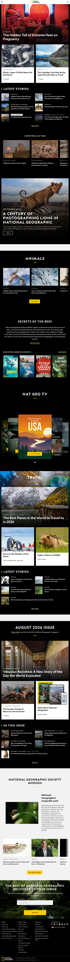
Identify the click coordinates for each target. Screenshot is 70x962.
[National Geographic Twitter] (57, 924)
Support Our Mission (23, 945)
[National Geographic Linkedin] (62, 924)
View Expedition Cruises (13, 560)
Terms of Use (5, 924)
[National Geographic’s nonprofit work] (35, 813)
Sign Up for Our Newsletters (42, 936)
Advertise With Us (22, 952)
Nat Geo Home (22, 924)
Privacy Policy (5, 926)
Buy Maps (20, 931)
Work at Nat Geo (39, 933)
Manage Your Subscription (41, 931)
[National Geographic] (35, 2)
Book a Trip (21, 929)
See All (35, 762)
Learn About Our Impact (24, 943)
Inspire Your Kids (22, 933)
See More (35, 125)
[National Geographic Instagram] (52, 924)
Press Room (21, 950)
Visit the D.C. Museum (23, 938)
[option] (16, 153)
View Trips (41, 559)
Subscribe (15, 632)
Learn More (42, 714)
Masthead (20, 947)
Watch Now (35, 343)
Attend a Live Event (23, 926)
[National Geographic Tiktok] (64, 924)
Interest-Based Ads (6, 933)
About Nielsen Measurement (9, 936)
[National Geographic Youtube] (59, 924)
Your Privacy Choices (7, 938)
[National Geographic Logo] (7, 960)
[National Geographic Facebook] (54, 924)
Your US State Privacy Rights (8, 929)
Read (7, 79)
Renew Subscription (40, 929)
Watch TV (20, 940)
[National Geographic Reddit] (67, 924)
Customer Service (39, 926)
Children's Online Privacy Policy (9, 931)
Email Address (21, 899)
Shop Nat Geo (21, 936)
